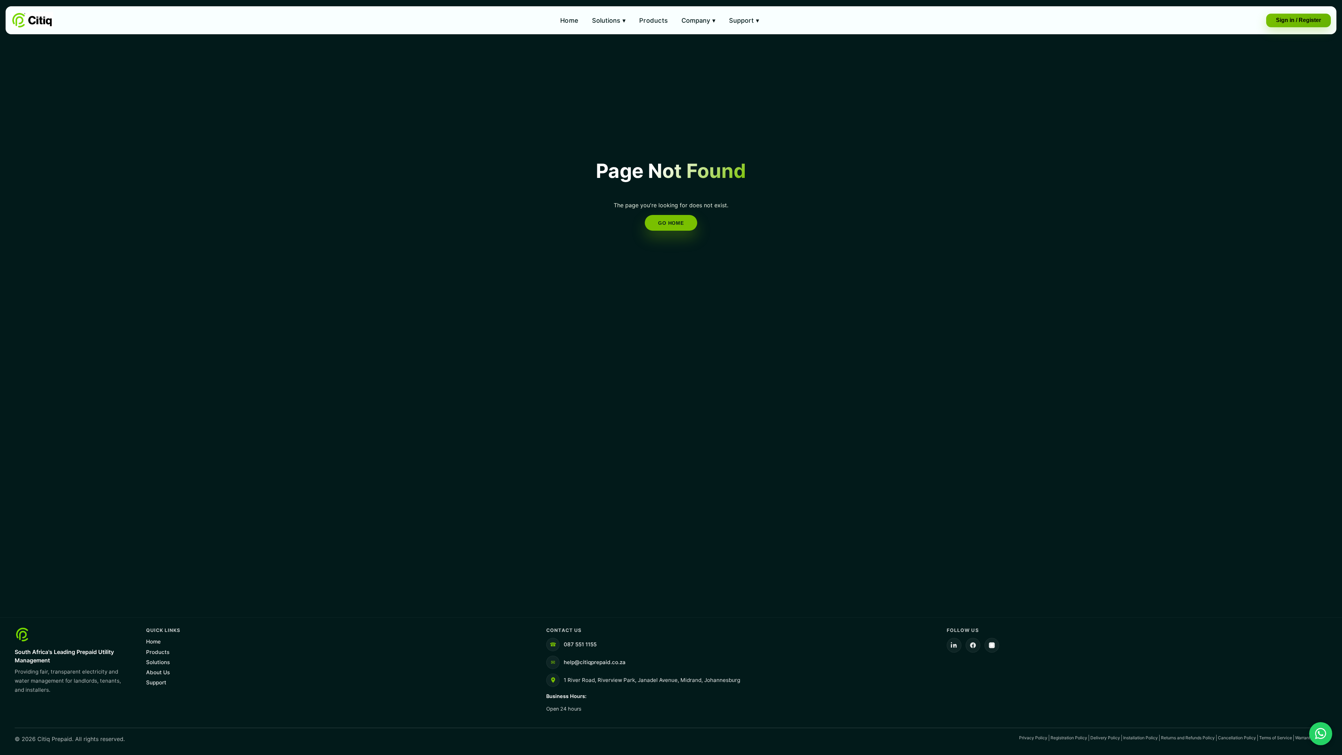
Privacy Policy (1033, 737)
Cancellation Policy (1237, 737)
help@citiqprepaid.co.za (595, 662)
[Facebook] (973, 645)
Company (698, 20)
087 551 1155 (580, 644)
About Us (158, 672)
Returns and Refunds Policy (1188, 737)
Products (653, 20)
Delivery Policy (1105, 737)
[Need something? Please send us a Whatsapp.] (1320, 733)
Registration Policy (1069, 737)
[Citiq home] (32, 20)
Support (744, 20)
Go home (671, 223)
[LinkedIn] (954, 645)
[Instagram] (991, 645)
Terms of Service (1275, 737)
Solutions (609, 20)
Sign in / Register (1298, 20)
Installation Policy (1140, 737)
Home (569, 20)
